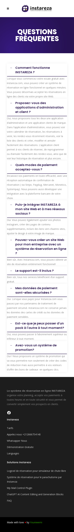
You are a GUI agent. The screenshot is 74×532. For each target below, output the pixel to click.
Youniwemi (36, 522)
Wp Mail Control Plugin (19, 488)
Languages (13, 453)
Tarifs (10, 428)
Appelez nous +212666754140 (24, 434)
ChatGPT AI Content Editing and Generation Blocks (35, 494)
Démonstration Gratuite (20, 447)
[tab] (37, 69)
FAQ (9, 500)
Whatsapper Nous (17, 440)
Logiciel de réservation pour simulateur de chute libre (36, 470)
